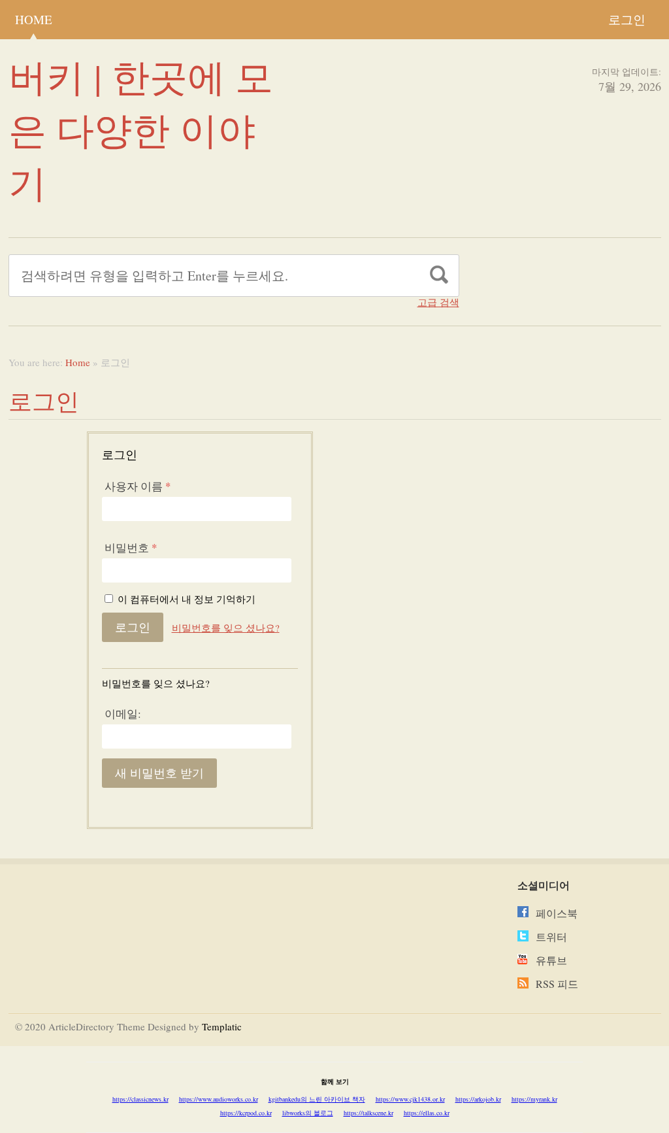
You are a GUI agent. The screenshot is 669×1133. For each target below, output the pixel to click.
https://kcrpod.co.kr (246, 1112)
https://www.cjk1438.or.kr (410, 1099)
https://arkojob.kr (478, 1099)
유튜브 (551, 960)
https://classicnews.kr (140, 1099)
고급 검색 (438, 302)
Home (33, 19)
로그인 (626, 19)
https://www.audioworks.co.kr (218, 1099)
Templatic (222, 1026)
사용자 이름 (138, 486)
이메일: (123, 713)
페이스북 (557, 913)
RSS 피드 (557, 983)
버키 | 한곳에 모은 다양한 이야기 (140, 129)
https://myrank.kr (534, 1099)
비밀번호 (131, 547)
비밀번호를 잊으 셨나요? (226, 627)
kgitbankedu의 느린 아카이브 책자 (317, 1099)
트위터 (551, 936)
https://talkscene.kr (368, 1112)
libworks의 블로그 (307, 1112)
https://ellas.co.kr (426, 1112)
